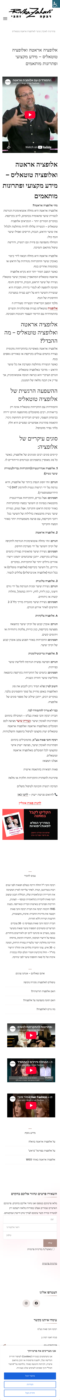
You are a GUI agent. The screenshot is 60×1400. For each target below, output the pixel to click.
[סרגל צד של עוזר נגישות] (56, 4)
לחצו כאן (23, 795)
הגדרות (30, 1384)
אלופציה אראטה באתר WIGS (40, 1159)
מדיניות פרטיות (49, 1263)
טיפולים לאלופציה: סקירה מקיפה (39, 982)
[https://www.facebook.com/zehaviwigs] (36, 1303)
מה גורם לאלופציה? (45, 1009)
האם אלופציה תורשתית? (43, 991)
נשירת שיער (23, 721)
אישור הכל (30, 1376)
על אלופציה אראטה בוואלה (41, 1141)
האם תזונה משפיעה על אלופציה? (39, 1000)
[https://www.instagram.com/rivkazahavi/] (26, 1303)
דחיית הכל (30, 1393)
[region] (30, 1373)
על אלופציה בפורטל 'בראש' (41, 1150)
